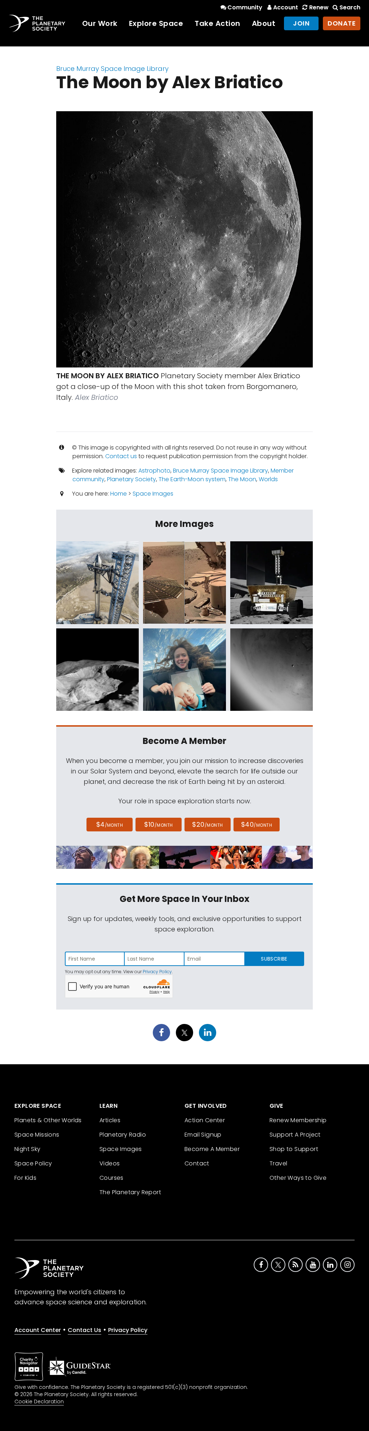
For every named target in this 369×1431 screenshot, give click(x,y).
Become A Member (212, 1149)
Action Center (204, 1120)
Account (285, 7)
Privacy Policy (157, 972)
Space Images (153, 493)
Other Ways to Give (298, 1178)
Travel (278, 1163)
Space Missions (36, 1134)
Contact (196, 1163)
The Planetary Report (130, 1192)
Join (301, 23)
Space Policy (33, 1163)
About (264, 23)
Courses (111, 1178)
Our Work (99, 23)
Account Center (37, 1330)
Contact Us (84, 1330)
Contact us (121, 456)
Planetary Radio (122, 1134)
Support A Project (295, 1134)
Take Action (217, 23)
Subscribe (274, 958)
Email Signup (203, 1134)
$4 (109, 824)
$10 (158, 824)
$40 (256, 824)
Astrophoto (154, 470)
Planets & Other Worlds (48, 1120)
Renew (318, 7)
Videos (109, 1163)
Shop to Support (294, 1149)
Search (349, 7)
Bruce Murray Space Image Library (112, 68)
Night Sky (27, 1149)
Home (118, 493)
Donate (342, 23)
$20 (207, 824)
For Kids (25, 1178)
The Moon (242, 479)
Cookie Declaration (39, 1401)
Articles (109, 1120)
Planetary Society (131, 479)
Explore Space (156, 23)
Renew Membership (298, 1120)
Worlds (268, 479)
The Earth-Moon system (192, 479)
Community (244, 7)
